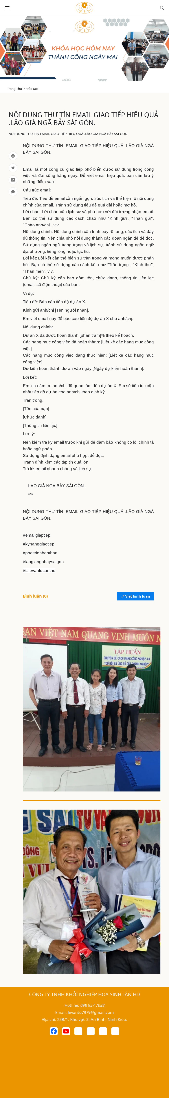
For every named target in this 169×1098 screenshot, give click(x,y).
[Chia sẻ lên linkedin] (13, 179)
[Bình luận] (13, 191)
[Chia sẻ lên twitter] (13, 167)
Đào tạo (32, 89)
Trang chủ (14, 89)
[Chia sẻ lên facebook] (13, 155)
